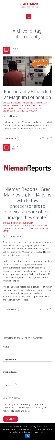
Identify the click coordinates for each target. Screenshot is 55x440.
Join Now (11, 419)
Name (6, 346)
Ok (28, 436)
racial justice (37, 108)
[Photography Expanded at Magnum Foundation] (27, 71)
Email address (10, 372)
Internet (17, 223)
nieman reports (22, 228)
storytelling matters (13, 111)
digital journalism (31, 225)
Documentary (19, 103)
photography (23, 108)
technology (30, 105)
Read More (11, 138)
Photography (33, 103)
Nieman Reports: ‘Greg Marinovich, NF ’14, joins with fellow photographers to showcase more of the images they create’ (27, 203)
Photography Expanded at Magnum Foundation (27, 94)
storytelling (16, 105)
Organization (9, 359)
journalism (27, 223)
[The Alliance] (27, 5)
